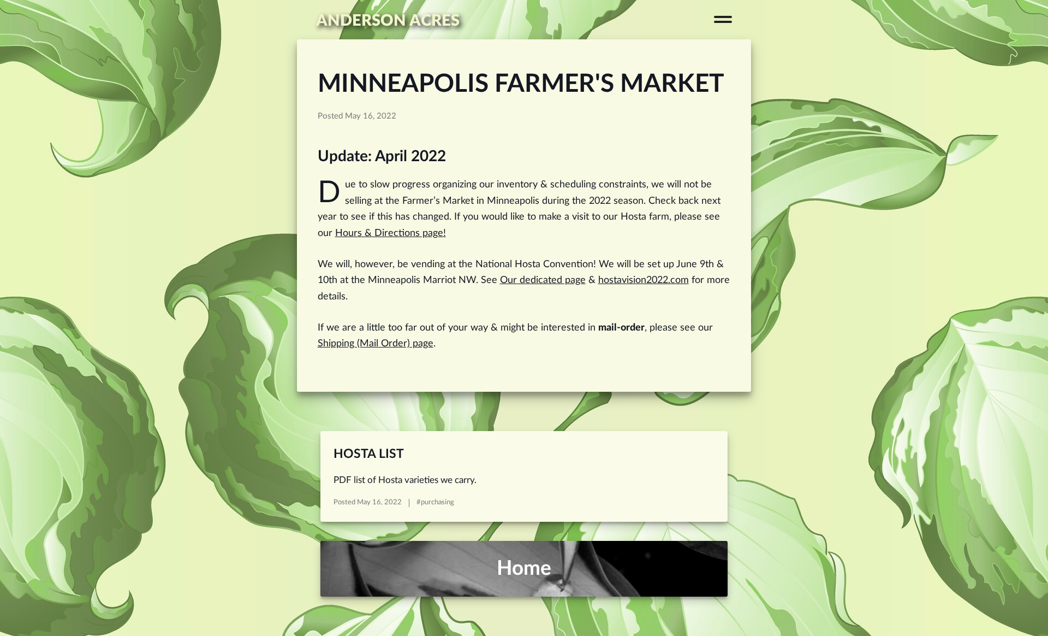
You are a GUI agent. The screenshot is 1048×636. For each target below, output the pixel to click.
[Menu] (723, 19)
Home (524, 568)
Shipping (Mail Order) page (375, 343)
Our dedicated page (543, 280)
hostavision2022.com (643, 280)
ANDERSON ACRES (388, 21)
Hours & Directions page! (390, 233)
